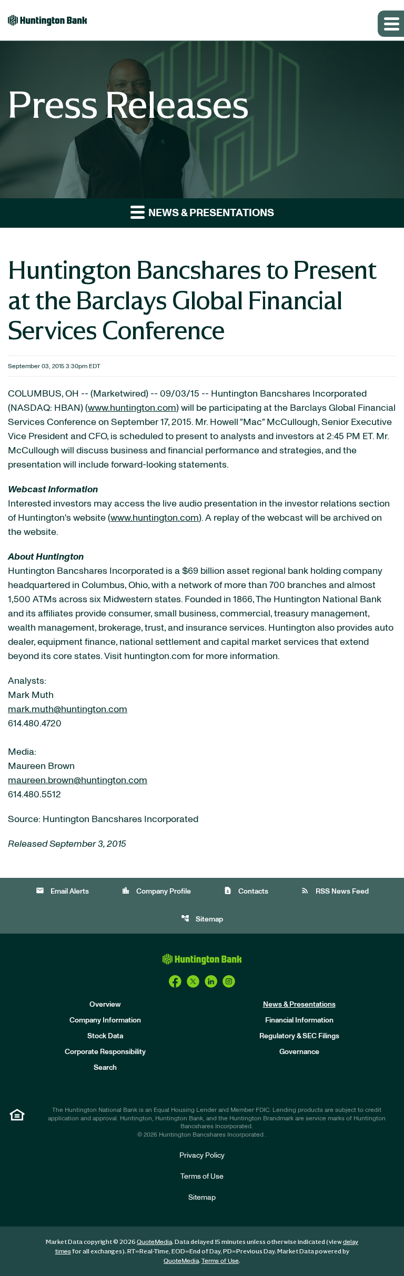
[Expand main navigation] (391, 24)
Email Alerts (62, 890)
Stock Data (105, 1036)
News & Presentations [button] (210, 213)
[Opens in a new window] (175, 981)
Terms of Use (202, 1176)
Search (105, 1067)
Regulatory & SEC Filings (299, 1036)
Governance (299, 1052)
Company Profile (156, 890)
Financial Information (299, 1020)
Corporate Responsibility (105, 1052)
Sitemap (202, 918)
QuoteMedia (154, 1242)
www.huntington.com (132, 408)
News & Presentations (299, 1004)
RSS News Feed (335, 890)
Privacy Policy (202, 1155)
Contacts (246, 890)
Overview (105, 1004)
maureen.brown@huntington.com (77, 780)
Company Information (105, 1020)
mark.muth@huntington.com (67, 709)
